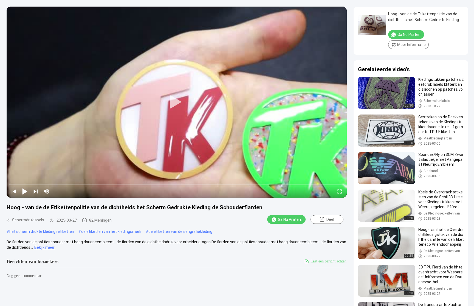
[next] (35, 191)
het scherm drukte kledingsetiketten (41, 231)
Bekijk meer (44, 247)
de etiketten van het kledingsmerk (111, 231)
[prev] (13, 191)
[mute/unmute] (46, 191)
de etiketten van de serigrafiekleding (180, 231)
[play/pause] (24, 191)
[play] (177, 102)
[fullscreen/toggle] (339, 191)
